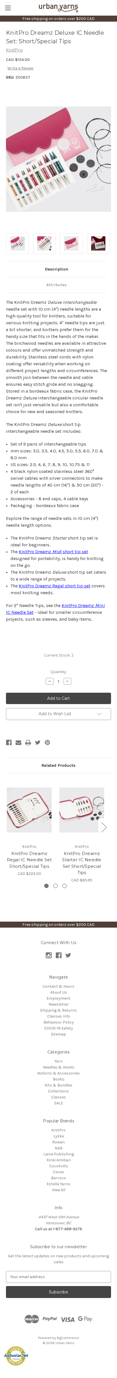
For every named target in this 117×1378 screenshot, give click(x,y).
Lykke (58, 1136)
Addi (58, 1148)
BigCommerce (68, 1338)
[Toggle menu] (8, 8)
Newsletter (59, 1004)
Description (56, 269)
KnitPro (58, 1130)
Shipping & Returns (58, 1010)
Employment (58, 998)
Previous (7, 827)
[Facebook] (9, 743)
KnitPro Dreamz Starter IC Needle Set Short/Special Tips (81, 863)
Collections (58, 1091)
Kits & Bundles (58, 1085)
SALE (58, 1103)
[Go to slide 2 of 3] (55, 886)
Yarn (59, 1061)
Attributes (56, 284)
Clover (58, 1172)
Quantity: (58, 671)
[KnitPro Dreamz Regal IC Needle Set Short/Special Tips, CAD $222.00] (29, 809)
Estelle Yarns (58, 1184)
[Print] (28, 743)
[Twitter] (38, 743)
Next (104, 827)
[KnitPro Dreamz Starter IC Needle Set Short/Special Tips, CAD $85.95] (81, 809)
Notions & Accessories (58, 1073)
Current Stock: (59, 655)
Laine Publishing (58, 1154)
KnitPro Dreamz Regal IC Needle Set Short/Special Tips (29, 860)
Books (58, 1079)
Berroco (58, 1178)
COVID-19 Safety (58, 1028)
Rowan (58, 1142)
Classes (58, 1097)
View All (58, 1190)
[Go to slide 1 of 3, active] (46, 886)
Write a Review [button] (20, 68)
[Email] (18, 743)
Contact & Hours (58, 986)
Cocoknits (58, 1166)
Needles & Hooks (58, 1067)
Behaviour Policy (58, 1022)
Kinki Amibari (59, 1160)
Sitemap (58, 1034)
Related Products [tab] (58, 765)
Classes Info (58, 1016)
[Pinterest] (47, 743)
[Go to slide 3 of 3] (64, 886)
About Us (58, 992)
